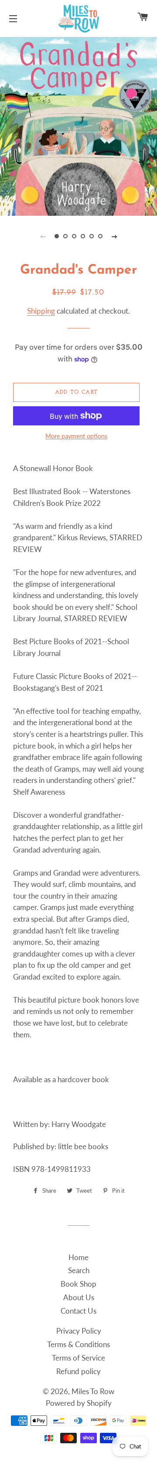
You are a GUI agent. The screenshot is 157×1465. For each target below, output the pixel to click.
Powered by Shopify (79, 1403)
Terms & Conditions (78, 1344)
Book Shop (78, 1283)
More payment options (76, 436)
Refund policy (78, 1371)
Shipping (41, 310)
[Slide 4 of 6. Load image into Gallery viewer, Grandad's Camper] (82, 236)
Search (78, 1270)
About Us (78, 1297)
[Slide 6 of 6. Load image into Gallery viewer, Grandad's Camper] (100, 236)
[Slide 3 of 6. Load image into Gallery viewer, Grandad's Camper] (74, 236)
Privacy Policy (78, 1330)
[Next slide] (114, 236)
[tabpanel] (78, 125)
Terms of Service (78, 1357)
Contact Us (78, 1310)
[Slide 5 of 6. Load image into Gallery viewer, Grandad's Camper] (91, 236)
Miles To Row (93, 1391)
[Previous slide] (42, 236)
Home (78, 1257)
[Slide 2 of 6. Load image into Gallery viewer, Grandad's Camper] (65, 236)
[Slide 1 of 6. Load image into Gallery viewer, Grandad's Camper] (56, 236)
